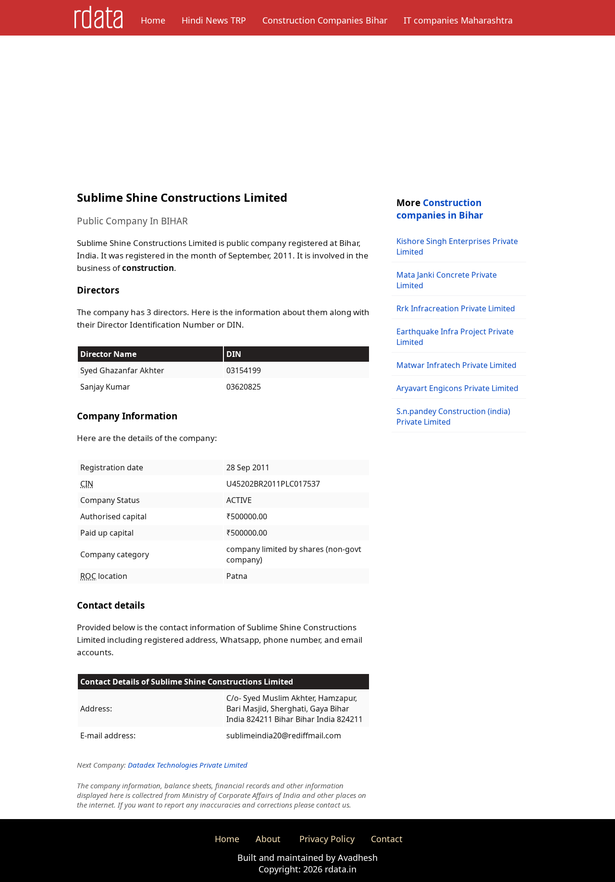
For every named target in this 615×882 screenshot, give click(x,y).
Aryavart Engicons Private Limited (457, 388)
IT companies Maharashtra (458, 20)
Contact (387, 839)
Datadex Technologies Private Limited (187, 765)
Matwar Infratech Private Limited (456, 365)
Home (153, 20)
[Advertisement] (307, 107)
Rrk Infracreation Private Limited (455, 308)
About (268, 839)
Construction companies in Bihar (439, 208)
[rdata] (98, 25)
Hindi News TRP (214, 20)
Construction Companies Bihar (324, 20)
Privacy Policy (327, 839)
